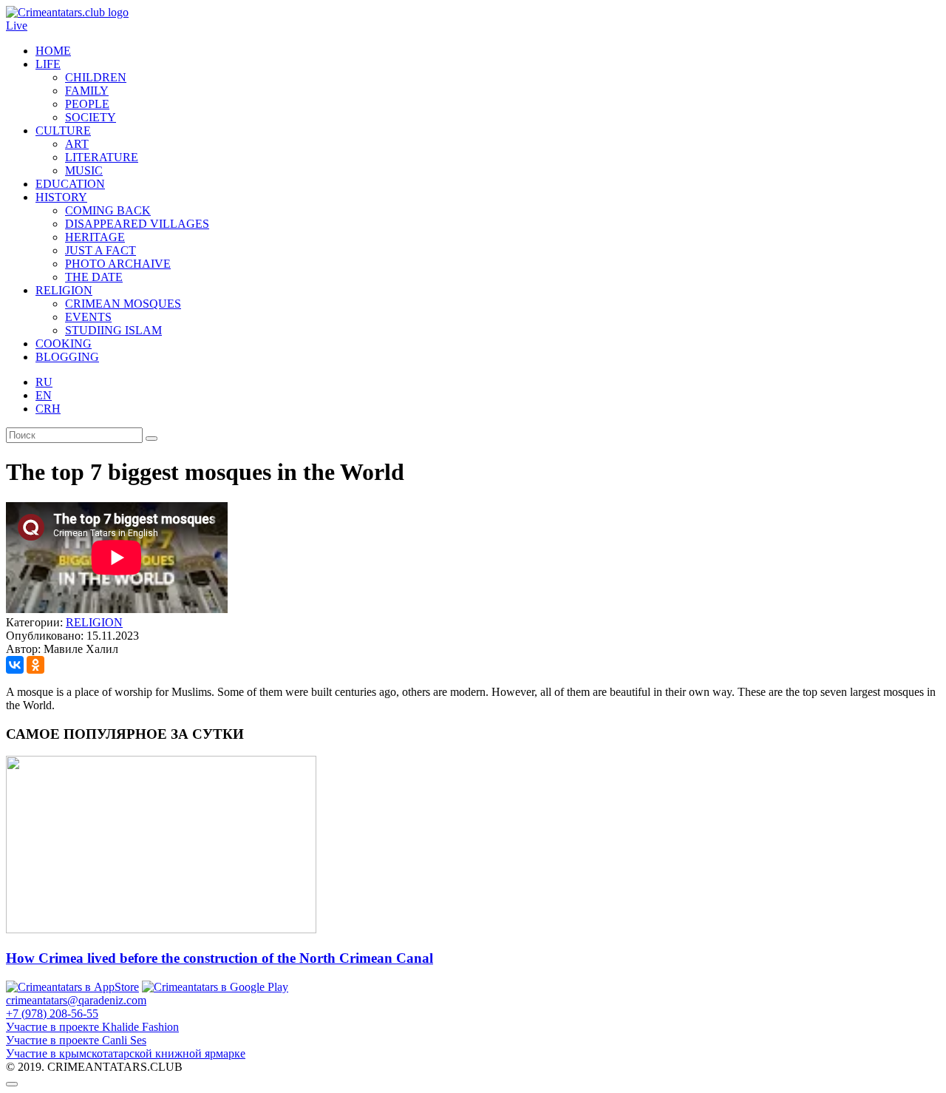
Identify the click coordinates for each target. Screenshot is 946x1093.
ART (77, 144)
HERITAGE (95, 237)
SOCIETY (90, 117)
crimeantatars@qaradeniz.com (76, 1000)
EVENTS (88, 317)
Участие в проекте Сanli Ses (76, 1040)
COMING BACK (108, 210)
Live (16, 25)
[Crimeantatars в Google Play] (215, 987)
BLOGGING (67, 357)
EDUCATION (70, 183)
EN (43, 395)
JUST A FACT (100, 250)
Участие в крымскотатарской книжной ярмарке (125, 1053)
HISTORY (61, 197)
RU (43, 382)
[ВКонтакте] (15, 665)
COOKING (63, 343)
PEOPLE (87, 104)
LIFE (48, 64)
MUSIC (84, 170)
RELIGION (63, 290)
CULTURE (63, 130)
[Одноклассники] (35, 665)
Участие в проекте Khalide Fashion (92, 1027)
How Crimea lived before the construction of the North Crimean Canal (219, 958)
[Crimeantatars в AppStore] (72, 987)
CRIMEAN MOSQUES (123, 303)
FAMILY (87, 90)
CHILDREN (95, 77)
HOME (53, 50)
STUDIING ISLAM (113, 330)
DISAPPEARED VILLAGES (137, 223)
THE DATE (94, 277)
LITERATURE (101, 157)
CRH (48, 408)
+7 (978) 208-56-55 (52, 1013)
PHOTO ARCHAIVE (118, 263)
